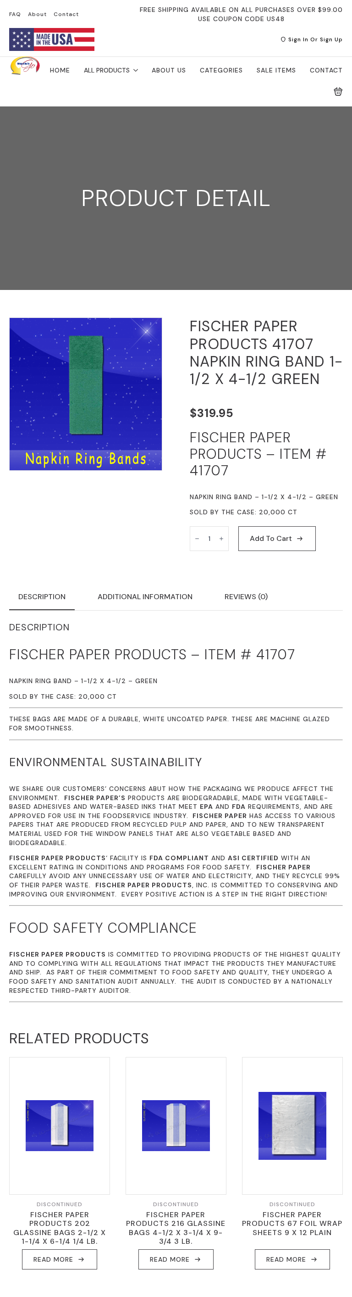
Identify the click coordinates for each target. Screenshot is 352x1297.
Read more (53, 1259)
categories (221, 70)
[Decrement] (197, 539)
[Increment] (221, 539)
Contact (66, 14)
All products (107, 70)
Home (60, 70)
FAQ (15, 14)
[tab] (42, 597)
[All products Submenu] (134, 70)
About (37, 14)
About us (169, 70)
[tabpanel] (176, 812)
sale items (276, 70)
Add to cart (271, 538)
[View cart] (338, 91)
